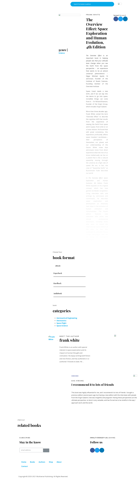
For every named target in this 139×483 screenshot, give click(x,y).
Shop (51, 462)
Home (23, 462)
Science (62, 53)
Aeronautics (61, 321)
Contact (24, 466)
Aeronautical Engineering (67, 318)
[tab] (69, 266)
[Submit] (46, 450)
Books (32, 462)
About (59, 462)
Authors (42, 462)
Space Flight (61, 323)
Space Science (62, 326)
